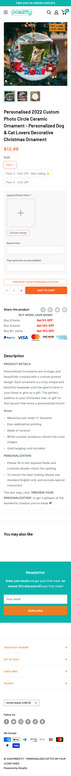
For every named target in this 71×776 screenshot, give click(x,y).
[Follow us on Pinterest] (28, 721)
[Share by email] (64, 309)
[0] (64, 12)
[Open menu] (6, 12)
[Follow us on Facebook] (6, 721)
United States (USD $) (18, 702)
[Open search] (49, 12)
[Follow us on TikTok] (35, 721)
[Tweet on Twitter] (57, 309)
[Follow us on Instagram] (20, 721)
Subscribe (35, 610)
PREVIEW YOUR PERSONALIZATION (35, 282)
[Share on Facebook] (43, 309)
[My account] (56, 12)
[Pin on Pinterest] (50, 309)
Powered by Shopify (15, 768)
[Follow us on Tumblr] (42, 721)
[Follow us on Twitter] (13, 721)
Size (7, 157)
